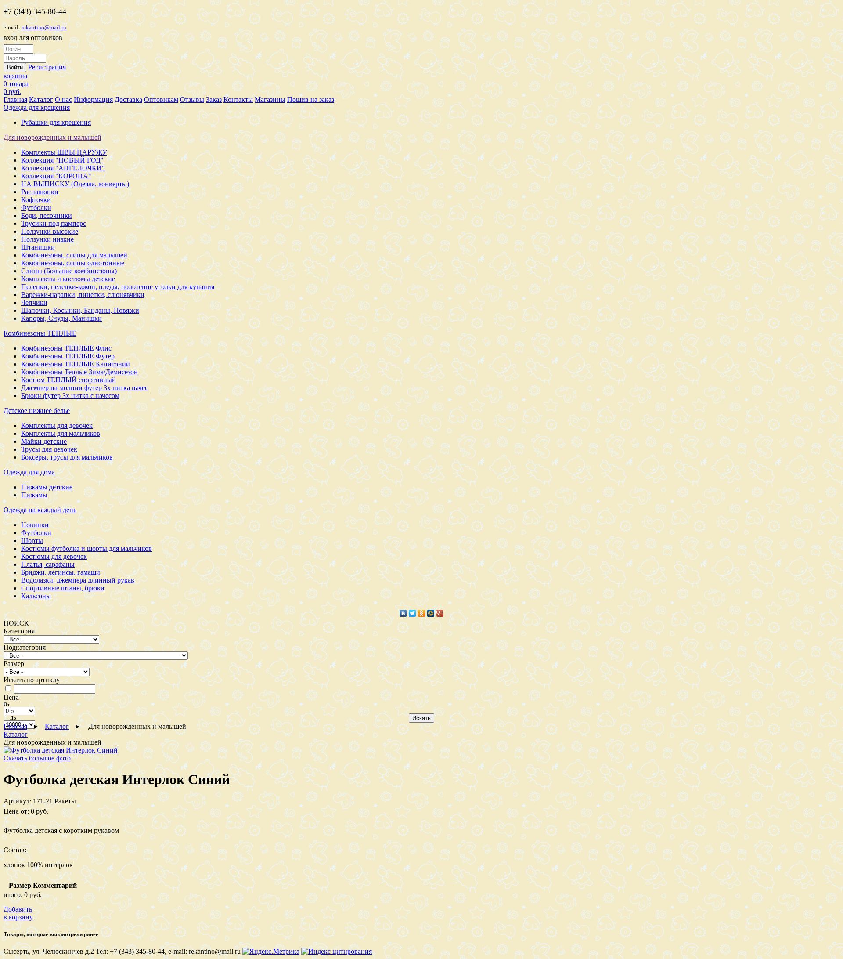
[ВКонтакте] (403, 613)
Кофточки (36, 199)
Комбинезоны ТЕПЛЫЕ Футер (68, 356)
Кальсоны (36, 596)
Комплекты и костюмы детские (68, 278)
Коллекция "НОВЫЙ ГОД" (62, 160)
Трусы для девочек (49, 449)
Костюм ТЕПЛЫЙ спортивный (68, 380)
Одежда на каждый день (40, 510)
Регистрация (47, 67)
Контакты (238, 99)
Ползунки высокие (49, 231)
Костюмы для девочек (54, 556)
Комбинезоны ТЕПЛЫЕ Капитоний (75, 364)
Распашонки (39, 191)
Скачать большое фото (37, 758)
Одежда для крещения (37, 107)
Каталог (41, 99)
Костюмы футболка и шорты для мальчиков (86, 548)
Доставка (128, 99)
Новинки (35, 524)
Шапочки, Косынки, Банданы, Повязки (80, 310)
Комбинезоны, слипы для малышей (74, 255)
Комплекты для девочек (57, 425)
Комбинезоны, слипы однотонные (72, 263)
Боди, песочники (46, 215)
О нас (63, 99)
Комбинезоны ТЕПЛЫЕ (40, 333)
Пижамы (34, 495)
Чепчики (34, 302)
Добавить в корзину (18, 913)
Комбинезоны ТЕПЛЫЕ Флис (66, 348)
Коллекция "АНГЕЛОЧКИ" (63, 168)
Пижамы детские (46, 487)
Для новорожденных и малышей (52, 137)
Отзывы (192, 99)
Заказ (214, 99)
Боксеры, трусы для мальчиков (67, 457)
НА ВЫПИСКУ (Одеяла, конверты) (75, 184)
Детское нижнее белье (37, 410)
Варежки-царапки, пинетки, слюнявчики (82, 294)
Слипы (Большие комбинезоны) (69, 271)
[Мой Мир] (431, 613)
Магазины (270, 99)
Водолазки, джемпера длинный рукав (77, 580)
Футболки (36, 207)
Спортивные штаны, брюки (62, 588)
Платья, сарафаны (48, 564)
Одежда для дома (29, 472)
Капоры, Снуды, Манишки (61, 318)
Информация (93, 99)
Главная (15, 99)
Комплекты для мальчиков (60, 433)
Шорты (32, 540)
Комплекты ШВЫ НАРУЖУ (64, 152)
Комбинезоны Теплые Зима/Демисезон (79, 372)
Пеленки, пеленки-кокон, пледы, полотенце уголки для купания (117, 286)
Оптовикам (161, 99)
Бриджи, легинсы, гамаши (60, 572)
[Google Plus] (440, 613)
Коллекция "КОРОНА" (56, 176)
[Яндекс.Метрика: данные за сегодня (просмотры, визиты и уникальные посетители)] (270, 951)
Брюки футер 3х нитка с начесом (70, 395)
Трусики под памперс (53, 223)
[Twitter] (412, 613)
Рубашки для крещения (56, 122)
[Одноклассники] (421, 613)
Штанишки (38, 247)
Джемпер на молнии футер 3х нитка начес (84, 387)
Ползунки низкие (47, 239)
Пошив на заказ (310, 99)
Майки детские (44, 441)
